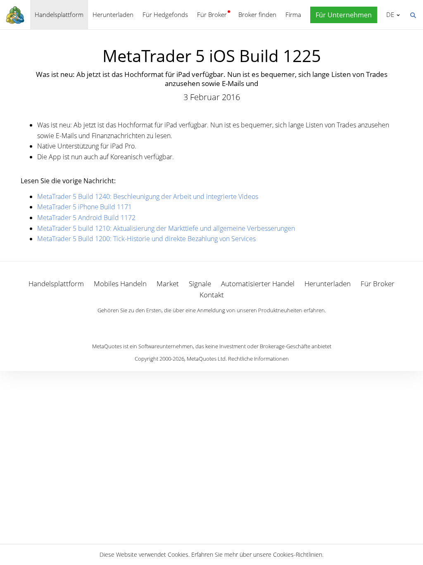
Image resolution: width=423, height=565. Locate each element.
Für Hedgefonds (165, 14)
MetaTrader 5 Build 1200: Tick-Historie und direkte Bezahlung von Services (146, 238)
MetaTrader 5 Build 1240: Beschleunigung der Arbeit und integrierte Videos (147, 196)
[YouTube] (225, 325)
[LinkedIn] (211, 325)
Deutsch (388, 14)
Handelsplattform (59, 14)
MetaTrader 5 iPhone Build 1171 (84, 206)
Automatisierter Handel (258, 283)
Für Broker (212, 14)
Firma (293, 14)
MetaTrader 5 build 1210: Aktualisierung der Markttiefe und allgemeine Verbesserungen (166, 228)
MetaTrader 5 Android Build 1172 (86, 217)
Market (168, 283)
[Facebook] (198, 325)
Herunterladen (113, 14)
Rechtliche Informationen (258, 358)
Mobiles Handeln (120, 283)
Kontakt (212, 294)
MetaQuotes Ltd (206, 358)
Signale (200, 283)
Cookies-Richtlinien (297, 554)
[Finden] (412, 14)
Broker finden (257, 14)
